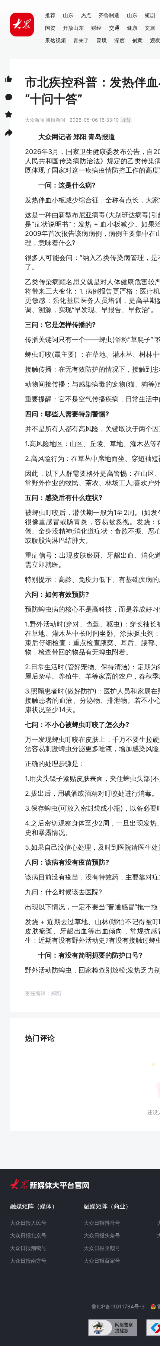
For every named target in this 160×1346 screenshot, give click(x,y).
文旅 (150, 28)
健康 (132, 28)
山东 (68, 15)
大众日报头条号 (102, 1235)
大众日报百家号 (102, 1260)
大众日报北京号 (28, 1235)
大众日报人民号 (28, 1223)
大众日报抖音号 (102, 1223)
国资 (50, 28)
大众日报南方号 (28, 1260)
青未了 (81, 40)
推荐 (50, 15)
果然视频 (55, 40)
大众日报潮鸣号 (28, 1248)
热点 (86, 15)
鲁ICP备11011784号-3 (121, 1306)
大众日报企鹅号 (102, 1248)
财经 (96, 28)
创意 (137, 40)
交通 (114, 28)
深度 (119, 40)
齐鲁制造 (109, 15)
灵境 (101, 40)
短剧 (150, 15)
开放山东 (73, 28)
